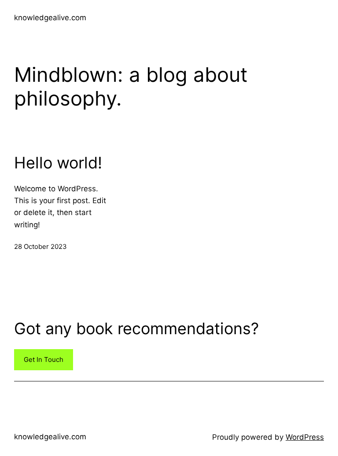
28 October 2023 (40, 246)
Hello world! (58, 162)
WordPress (305, 437)
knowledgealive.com (50, 17)
